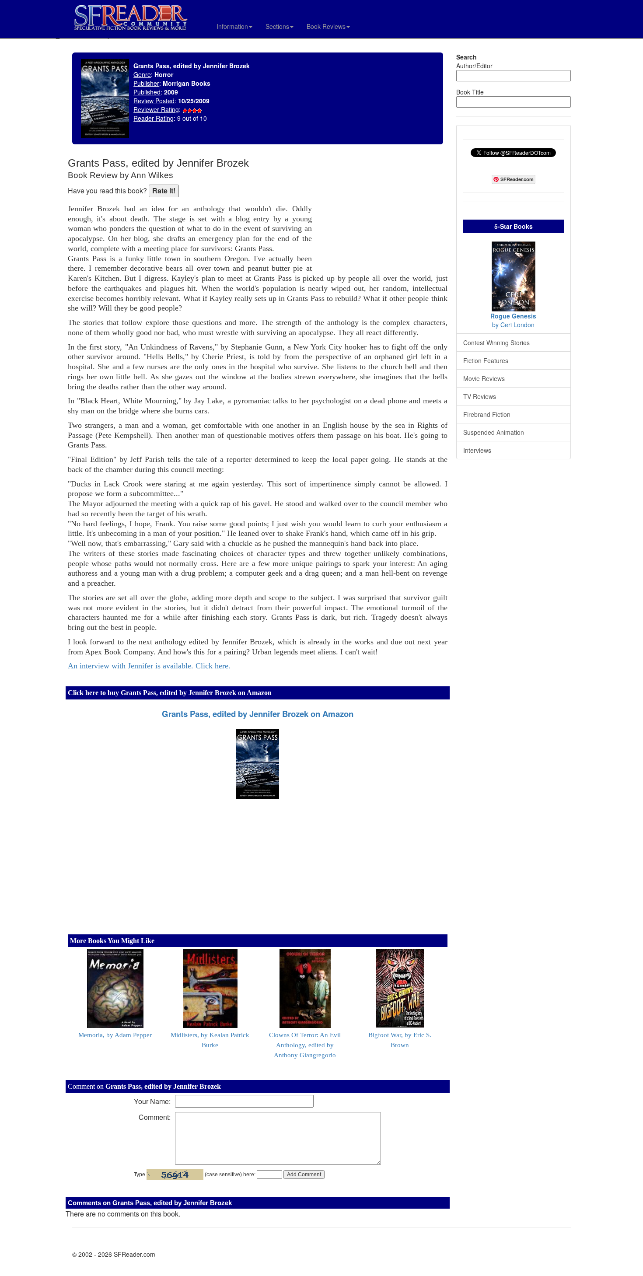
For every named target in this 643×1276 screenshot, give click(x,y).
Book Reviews (326, 26)
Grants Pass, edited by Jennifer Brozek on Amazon (257, 714)
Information (232, 26)
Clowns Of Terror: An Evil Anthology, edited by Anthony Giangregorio (305, 1045)
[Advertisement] (381, 214)
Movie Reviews (484, 378)
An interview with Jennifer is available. (149, 665)
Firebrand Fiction (486, 414)
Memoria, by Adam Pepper (115, 1034)
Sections (277, 26)
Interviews (477, 450)
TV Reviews (479, 396)
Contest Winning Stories (496, 342)
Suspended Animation (493, 432)
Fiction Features (485, 360)
